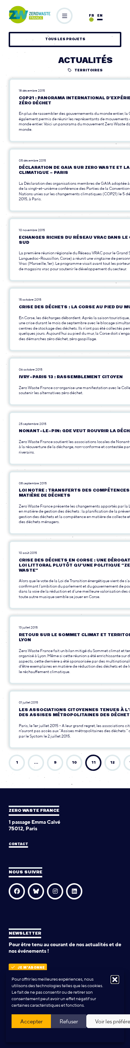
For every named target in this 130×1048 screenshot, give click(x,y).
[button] (114, 979)
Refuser (69, 1021)
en (100, 16)
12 (112, 763)
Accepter (31, 1021)
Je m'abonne (31, 968)
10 (74, 763)
